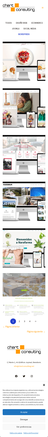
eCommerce (37, 23)
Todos (8, 23)
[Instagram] (32, 376)
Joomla (15, 28)
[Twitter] (24, 376)
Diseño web (21, 23)
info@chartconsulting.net (24, 366)
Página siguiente (36, 331)
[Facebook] (16, 376)
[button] (44, 385)
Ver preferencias (23, 427)
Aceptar (24, 412)
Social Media (29, 28)
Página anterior (11, 326)
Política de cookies (16, 433)
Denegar (24, 419)
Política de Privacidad (30, 433)
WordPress (24, 34)
